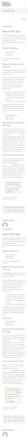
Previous (24, 19)
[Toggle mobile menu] (25, 3)
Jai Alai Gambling (10, 401)
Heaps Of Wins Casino (7, 318)
